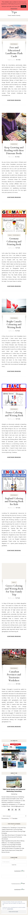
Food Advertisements (15, 883)
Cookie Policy (10, 908)
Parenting (14, 144)
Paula (19, 59)
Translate (14, 818)
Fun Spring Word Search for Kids (11, 846)
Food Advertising (17, 870)
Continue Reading (14, 100)
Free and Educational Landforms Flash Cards (14, 52)
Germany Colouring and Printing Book (14, 241)
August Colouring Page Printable (11, 844)
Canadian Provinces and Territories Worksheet (14, 676)
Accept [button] (23, 6)
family (10, 235)
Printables (14, 44)
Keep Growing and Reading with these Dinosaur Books (14, 150)
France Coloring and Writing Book (14, 414)
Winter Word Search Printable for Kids (13, 848)
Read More (14, 8)
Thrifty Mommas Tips (14, 10)
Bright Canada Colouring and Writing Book (14, 324)
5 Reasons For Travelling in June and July (14, 827)
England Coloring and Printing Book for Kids (14, 501)
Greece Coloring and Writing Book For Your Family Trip (14, 590)
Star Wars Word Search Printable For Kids (14, 835)
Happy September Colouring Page (12, 829)
